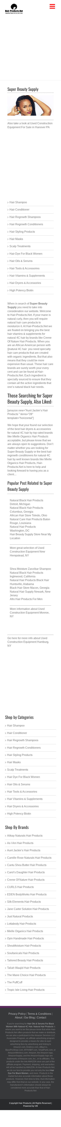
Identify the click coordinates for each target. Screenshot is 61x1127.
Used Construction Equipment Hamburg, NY (28, 642)
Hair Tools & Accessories (24, 268)
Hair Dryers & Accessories (25, 282)
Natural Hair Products (43, 1026)
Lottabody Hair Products (21, 923)
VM (36, 1106)
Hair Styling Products (22, 231)
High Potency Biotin (21, 290)
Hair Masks (16, 239)
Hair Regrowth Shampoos (25, 217)
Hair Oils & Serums (21, 261)
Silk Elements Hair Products (24, 901)
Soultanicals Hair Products (23, 953)
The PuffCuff (14, 982)
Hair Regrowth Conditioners (26, 224)
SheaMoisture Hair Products (24, 945)
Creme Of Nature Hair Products (26, 879)
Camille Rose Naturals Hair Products (29, 857)
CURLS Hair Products (20, 887)
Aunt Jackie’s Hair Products (23, 850)
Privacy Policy (17, 1013)
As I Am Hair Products (20, 843)
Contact (41, 1017)
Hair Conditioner (19, 209)
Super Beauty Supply (20, 451)
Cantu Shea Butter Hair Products (26, 865)
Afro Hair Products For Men (26, 599)
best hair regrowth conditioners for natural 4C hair (29, 455)
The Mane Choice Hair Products (26, 975)
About (18, 1017)
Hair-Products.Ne (20, 314)
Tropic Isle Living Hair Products (26, 989)
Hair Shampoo (18, 202)
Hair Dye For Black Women (25, 253)
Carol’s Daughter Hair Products (26, 872)
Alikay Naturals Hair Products (25, 835)
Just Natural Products (20, 916)
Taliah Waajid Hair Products (23, 967)
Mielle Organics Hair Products (25, 931)
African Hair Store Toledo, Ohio (28, 515)
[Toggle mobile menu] (53, 6)
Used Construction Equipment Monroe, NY (29, 612)
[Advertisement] (30, 46)
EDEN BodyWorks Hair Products (27, 894)
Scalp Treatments (19, 246)
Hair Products (25, 1103)
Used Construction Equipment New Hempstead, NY (27, 551)
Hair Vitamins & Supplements (27, 275)
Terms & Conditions (39, 1013)
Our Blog (29, 1017)
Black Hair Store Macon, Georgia (29, 587)
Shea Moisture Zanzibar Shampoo (30, 568)
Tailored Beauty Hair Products (25, 960)
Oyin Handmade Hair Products (25, 938)
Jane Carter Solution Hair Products (28, 909)
